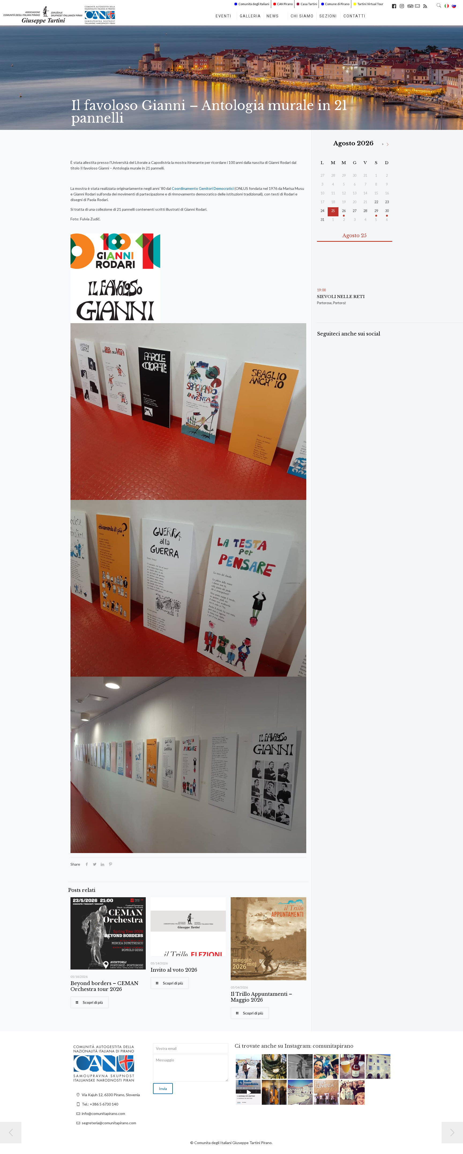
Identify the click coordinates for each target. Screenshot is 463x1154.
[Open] (248, 1066)
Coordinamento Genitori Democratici (203, 188)
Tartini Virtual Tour (370, 4)
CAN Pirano (285, 4)
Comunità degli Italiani (253, 4)
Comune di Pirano (337, 4)
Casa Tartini (309, 4)
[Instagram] (257, 1076)
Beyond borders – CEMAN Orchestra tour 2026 (104, 986)
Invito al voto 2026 (174, 970)
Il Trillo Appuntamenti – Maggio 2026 (261, 997)
